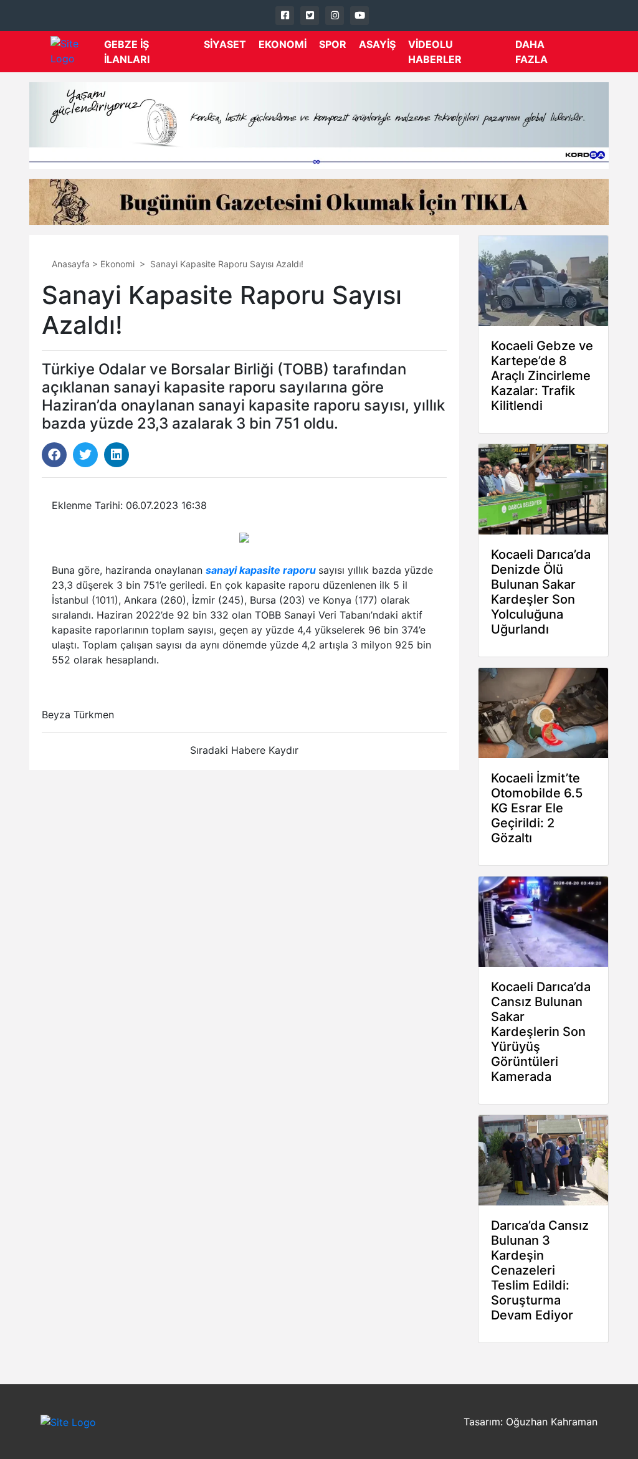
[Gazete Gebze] (77, 51)
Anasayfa (71, 264)
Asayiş (377, 44)
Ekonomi (283, 44)
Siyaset (225, 44)
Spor (332, 44)
